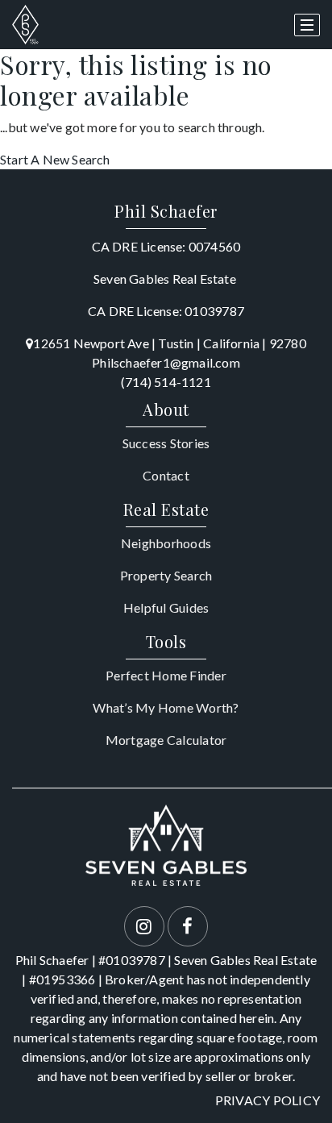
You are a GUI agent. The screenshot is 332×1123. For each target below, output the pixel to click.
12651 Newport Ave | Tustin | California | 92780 (169, 343)
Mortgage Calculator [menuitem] (166, 739)
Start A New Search (55, 159)
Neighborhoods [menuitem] (166, 543)
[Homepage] (25, 25)
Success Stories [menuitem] (166, 443)
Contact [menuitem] (166, 475)
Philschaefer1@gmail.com (166, 362)
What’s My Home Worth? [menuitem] (166, 707)
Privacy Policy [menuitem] (268, 1100)
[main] (166, 109)
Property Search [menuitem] (166, 575)
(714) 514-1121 (166, 381)
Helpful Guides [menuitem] (166, 607)
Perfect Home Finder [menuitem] (166, 675)
